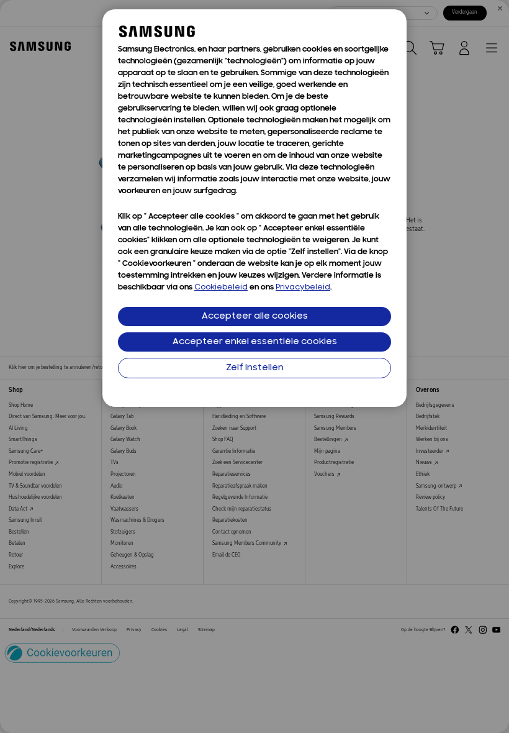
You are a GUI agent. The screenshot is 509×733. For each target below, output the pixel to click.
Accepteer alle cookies (255, 316)
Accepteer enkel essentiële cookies (255, 342)
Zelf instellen (255, 368)
